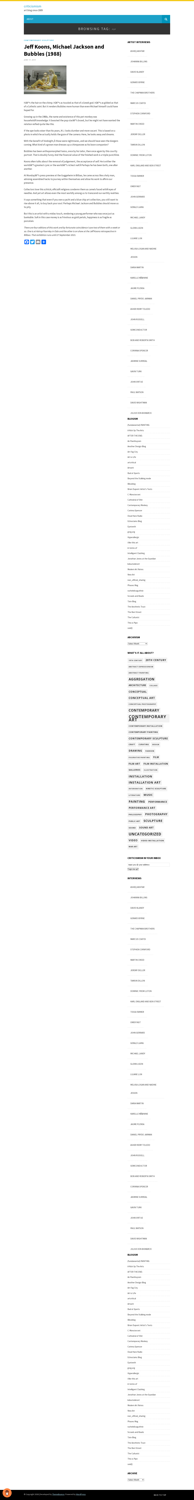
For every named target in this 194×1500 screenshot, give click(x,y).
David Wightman (138, 402)
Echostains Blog (135, 521)
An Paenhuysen (134, 441)
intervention (136, 789)
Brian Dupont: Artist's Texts (140, 489)
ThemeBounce (58, 1494)
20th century (156, 660)
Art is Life (132, 457)
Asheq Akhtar (137, 51)
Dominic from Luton (141, 155)
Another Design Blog (137, 446)
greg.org (131, 531)
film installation (156, 763)
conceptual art (142, 698)
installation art (145, 782)
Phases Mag (133, 585)
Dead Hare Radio (135, 516)
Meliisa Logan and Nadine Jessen (143, 252)
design (155, 744)
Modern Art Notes (135, 569)
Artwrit (131, 467)
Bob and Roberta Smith (142, 340)
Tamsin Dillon (137, 144)
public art (134, 821)
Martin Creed (137, 124)
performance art (142, 807)
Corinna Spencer (139, 350)
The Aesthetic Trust (136, 606)
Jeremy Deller (137, 134)
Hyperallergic (133, 537)
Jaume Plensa (137, 288)
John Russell (137, 319)
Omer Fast (135, 186)
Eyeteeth (132, 526)
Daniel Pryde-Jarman (141, 298)
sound (132, 828)
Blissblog (132, 483)
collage (154, 686)
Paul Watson (136, 392)
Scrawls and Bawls (136, 596)
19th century (135, 660)
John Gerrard (137, 196)
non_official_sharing (136, 580)
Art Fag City (133, 451)
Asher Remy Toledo (140, 309)
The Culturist (133, 617)
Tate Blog (132, 601)
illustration (150, 770)
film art (134, 763)
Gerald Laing (137, 207)
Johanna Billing (138, 61)
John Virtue (136, 381)
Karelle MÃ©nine (139, 277)
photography (156, 814)
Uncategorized (145, 834)
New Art (131, 574)
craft (132, 744)
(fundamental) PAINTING (138, 425)
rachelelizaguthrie (135, 590)
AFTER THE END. (135, 435)
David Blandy (137, 72)
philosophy (135, 814)
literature (134, 795)
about (30, 19)
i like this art (133, 542)
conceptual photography (142, 704)
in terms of (132, 548)
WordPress (81, 1494)
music (148, 795)
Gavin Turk (136, 371)
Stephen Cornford (140, 113)
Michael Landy (137, 217)
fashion (149, 751)
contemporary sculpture (39, 40)
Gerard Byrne (137, 82)
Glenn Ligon (136, 228)
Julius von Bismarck (141, 413)
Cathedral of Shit (135, 499)
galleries (134, 769)
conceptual (138, 691)
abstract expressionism (141, 667)
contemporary (144, 710)
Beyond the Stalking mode (139, 478)
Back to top (160, 1495)
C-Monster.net (134, 494)
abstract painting (139, 673)
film (156, 757)
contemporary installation (145, 726)
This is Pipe (133, 622)
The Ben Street (134, 612)
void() (130, 628)
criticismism (32, 6)
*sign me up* (133, 869)
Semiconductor (138, 329)
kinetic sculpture (156, 788)
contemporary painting (143, 732)
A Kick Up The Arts (136, 430)
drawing (135, 750)
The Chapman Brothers (142, 92)
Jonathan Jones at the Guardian (142, 558)
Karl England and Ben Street (145, 165)
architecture (137, 685)
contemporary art (147, 718)
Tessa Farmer (137, 176)
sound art (146, 827)
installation (140, 776)
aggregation (142, 679)
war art (133, 846)
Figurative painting (139, 757)
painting (137, 801)
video (133, 840)
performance (157, 801)
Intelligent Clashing (136, 553)
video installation (152, 840)
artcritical (132, 462)
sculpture (153, 821)
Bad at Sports (134, 473)
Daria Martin (137, 267)
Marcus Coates (138, 103)
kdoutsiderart (134, 564)
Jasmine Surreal (138, 361)
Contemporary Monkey (138, 505)
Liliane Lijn (136, 238)
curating (144, 744)
